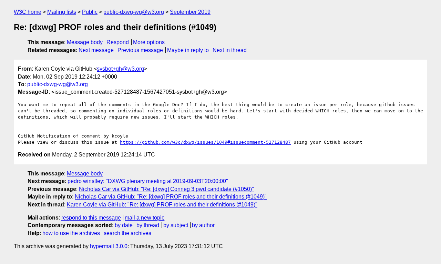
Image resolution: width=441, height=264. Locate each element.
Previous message (140, 50)
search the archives (127, 233)
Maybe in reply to (188, 50)
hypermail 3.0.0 (108, 246)
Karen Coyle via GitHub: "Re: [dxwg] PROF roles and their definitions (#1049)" (162, 204)
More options (149, 42)
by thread (147, 225)
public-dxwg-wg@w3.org (133, 12)
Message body (85, 42)
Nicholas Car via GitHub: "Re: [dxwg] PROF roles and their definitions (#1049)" (171, 197)
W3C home (27, 12)
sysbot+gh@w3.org (120, 69)
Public (90, 12)
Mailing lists (61, 12)
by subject (175, 225)
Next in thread (230, 50)
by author (203, 225)
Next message (96, 50)
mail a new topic (144, 218)
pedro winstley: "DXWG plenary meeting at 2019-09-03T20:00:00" (148, 181)
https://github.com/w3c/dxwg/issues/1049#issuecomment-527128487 (205, 142)
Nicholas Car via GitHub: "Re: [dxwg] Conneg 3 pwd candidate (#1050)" (166, 189)
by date (124, 225)
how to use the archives (71, 233)
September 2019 (190, 12)
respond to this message (91, 218)
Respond (117, 42)
